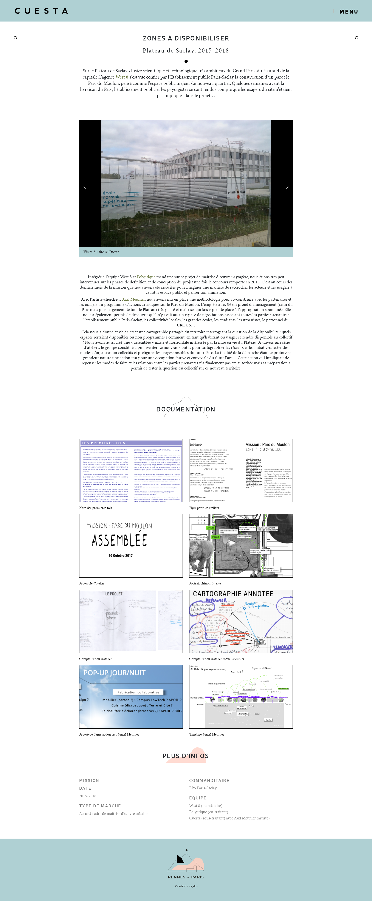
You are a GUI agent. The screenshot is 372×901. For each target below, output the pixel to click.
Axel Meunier (133, 299)
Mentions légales (186, 886)
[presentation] (85, 186)
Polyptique (146, 277)
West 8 (122, 77)
